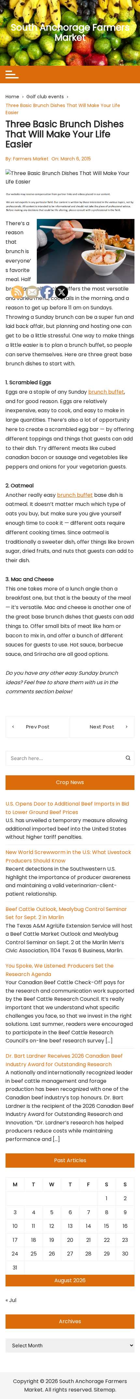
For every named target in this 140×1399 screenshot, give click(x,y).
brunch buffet (106, 392)
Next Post (102, 726)
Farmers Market (31, 159)
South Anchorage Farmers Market (70, 32)
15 (106, 1226)
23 (125, 1240)
